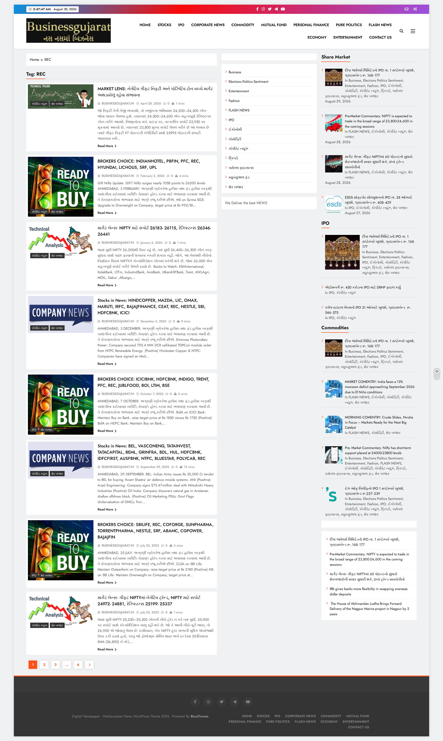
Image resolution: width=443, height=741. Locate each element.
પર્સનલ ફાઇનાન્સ (241, 167)
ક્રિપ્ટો (233, 158)
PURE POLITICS (349, 25)
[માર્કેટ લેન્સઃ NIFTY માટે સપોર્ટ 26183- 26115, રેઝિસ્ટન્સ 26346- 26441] (60, 242)
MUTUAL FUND (274, 25)
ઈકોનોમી (235, 129)
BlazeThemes (199, 716)
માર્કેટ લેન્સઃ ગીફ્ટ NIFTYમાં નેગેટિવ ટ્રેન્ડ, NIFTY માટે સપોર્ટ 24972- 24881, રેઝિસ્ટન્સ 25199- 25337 (149, 600)
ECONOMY (317, 37)
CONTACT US (380, 37)
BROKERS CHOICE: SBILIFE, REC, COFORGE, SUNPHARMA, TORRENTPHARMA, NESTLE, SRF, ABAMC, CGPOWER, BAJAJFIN (156, 530)
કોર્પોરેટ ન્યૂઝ (238, 148)
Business (235, 72)
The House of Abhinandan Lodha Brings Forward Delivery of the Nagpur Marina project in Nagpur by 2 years (369, 609)
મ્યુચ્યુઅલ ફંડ (239, 177)
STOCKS (164, 25)
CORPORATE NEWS (207, 25)
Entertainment (239, 91)
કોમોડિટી (235, 139)
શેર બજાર (236, 187)
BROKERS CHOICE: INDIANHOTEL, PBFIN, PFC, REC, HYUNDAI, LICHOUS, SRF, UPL (149, 164)
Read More (105, 146)
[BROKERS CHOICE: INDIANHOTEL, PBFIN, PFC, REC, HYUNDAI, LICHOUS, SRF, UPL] (60, 187)
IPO (181, 25)
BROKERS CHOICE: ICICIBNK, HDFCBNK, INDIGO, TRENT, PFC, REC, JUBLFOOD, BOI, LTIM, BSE (153, 382)
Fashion (234, 100)
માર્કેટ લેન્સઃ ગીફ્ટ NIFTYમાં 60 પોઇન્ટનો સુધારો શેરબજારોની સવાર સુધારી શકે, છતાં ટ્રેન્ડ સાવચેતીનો (367, 577)
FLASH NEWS (380, 25)
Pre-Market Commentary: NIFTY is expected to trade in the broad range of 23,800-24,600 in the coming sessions (369, 559)
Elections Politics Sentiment (248, 81)
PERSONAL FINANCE (311, 25)
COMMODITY (242, 25)
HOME (145, 25)
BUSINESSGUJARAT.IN (118, 103)
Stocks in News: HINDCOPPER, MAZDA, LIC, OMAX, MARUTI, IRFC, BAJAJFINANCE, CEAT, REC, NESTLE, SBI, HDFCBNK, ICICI (152, 306)
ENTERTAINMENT (347, 37)
